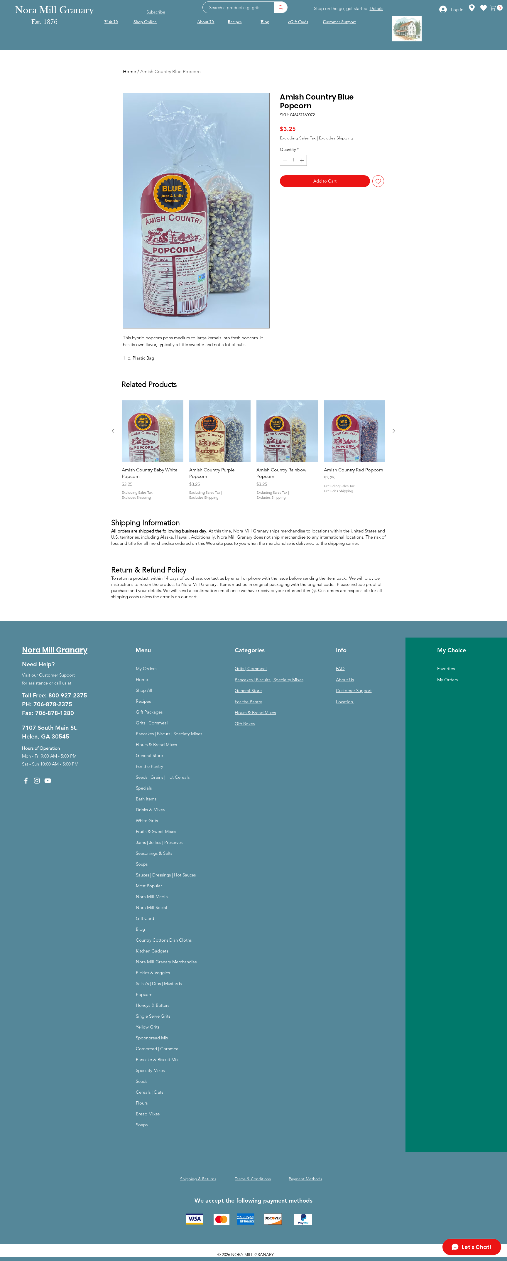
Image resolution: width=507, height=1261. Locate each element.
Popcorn (144, 994)
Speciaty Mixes (150, 1070)
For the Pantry (149, 766)
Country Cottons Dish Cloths (164, 940)
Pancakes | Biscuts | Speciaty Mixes (169, 733)
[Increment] (302, 160)
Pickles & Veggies (153, 972)
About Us (345, 679)
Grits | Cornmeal (152, 723)
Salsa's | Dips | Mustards (159, 983)
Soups (142, 864)
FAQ (340, 668)
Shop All (144, 690)
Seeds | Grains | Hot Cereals (163, 777)
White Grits (147, 820)
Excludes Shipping (336, 138)
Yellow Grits (147, 1027)
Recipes (143, 701)
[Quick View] (152, 431)
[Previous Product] (113, 430)
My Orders (146, 668)
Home (129, 71)
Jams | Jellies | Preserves (159, 842)
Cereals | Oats (149, 1092)
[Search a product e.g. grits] (280, 7)
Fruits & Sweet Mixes (156, 831)
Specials (144, 788)
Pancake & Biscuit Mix (157, 1059)
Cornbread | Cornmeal (158, 1048)
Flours (142, 1103)
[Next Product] (393, 430)
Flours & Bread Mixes (156, 744)
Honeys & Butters (152, 1005)
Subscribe (155, 7)
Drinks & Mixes (150, 809)
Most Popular (149, 886)
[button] (497, 8)
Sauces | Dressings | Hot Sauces (166, 875)
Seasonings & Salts (154, 853)
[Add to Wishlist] (378, 181)
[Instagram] (37, 781)
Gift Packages (149, 712)
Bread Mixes (148, 1114)
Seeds (141, 1081)
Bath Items (146, 799)
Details (376, 8)
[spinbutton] (293, 160)
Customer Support (57, 675)
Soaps (142, 1124)
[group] (253, 450)
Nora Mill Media (152, 896)
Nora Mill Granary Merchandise (166, 962)
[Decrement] (284, 160)
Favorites (446, 668)
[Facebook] (26, 781)
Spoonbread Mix (152, 1038)
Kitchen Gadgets (152, 951)
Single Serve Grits (153, 1016)
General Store (149, 755)
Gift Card (145, 918)
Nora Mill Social (151, 907)
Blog (140, 929)
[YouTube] (48, 781)
